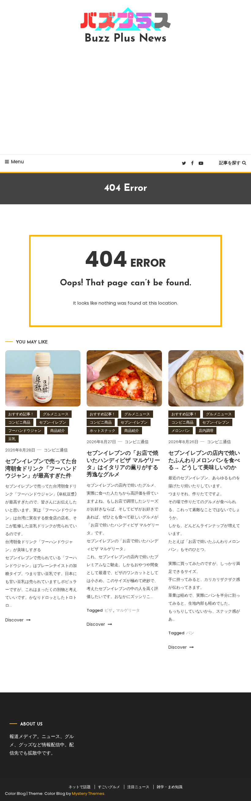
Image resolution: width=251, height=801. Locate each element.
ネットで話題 (80, 787)
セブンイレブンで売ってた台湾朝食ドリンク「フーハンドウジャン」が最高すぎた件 (41, 469)
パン (190, 633)
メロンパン (180, 430)
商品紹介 (57, 430)
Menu (17, 161)
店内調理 (206, 430)
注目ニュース (138, 787)
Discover (15, 620)
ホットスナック (102, 430)
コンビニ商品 (19, 422)
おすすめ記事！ (21, 414)
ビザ (108, 610)
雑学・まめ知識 (169, 787)
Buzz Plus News (125, 38)
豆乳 (12, 438)
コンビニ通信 (56, 450)
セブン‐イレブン (52, 422)
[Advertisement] (125, 99)
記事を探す (230, 163)
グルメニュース (56, 414)
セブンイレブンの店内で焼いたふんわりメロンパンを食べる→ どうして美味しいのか (204, 461)
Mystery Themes (88, 793)
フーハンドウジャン (24, 430)
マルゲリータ (128, 610)
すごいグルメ (109, 787)
